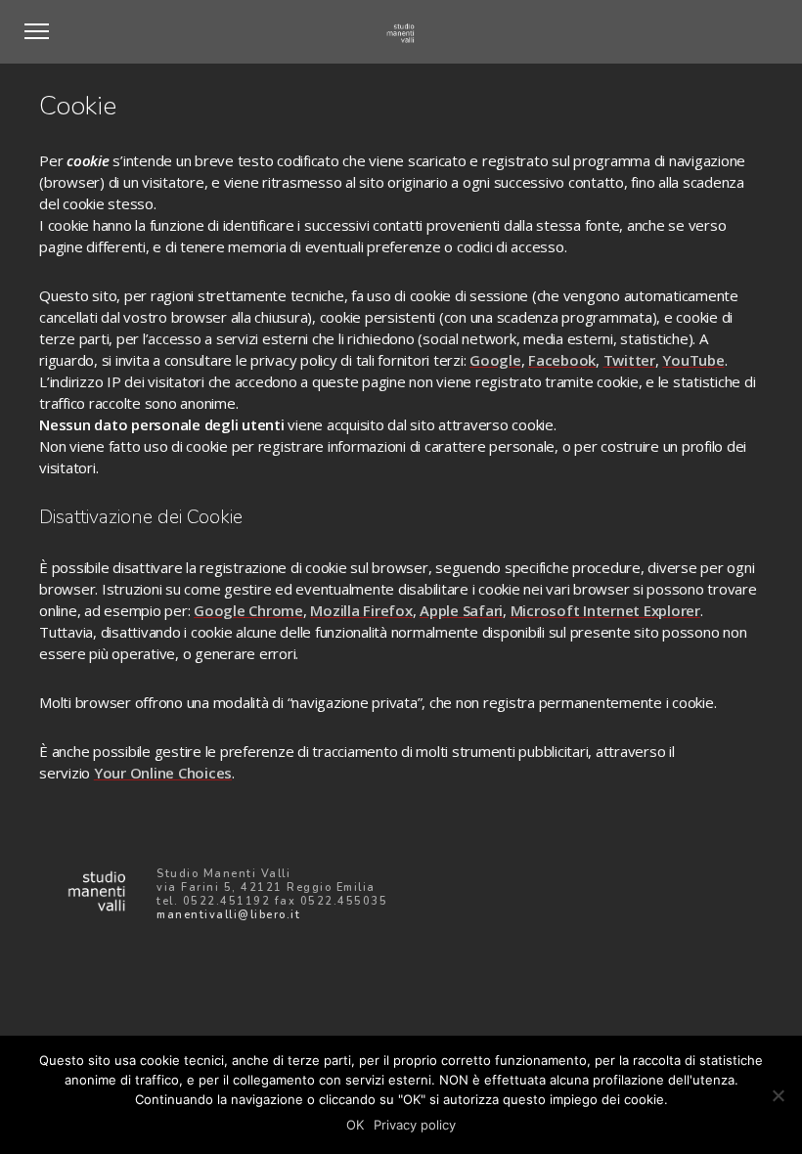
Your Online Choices (163, 772)
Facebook (562, 360)
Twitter (629, 360)
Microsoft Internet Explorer (605, 610)
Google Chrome (248, 610)
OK (355, 1124)
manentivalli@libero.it (228, 915)
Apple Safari (461, 610)
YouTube (693, 360)
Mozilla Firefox (361, 610)
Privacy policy (415, 1124)
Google (495, 360)
